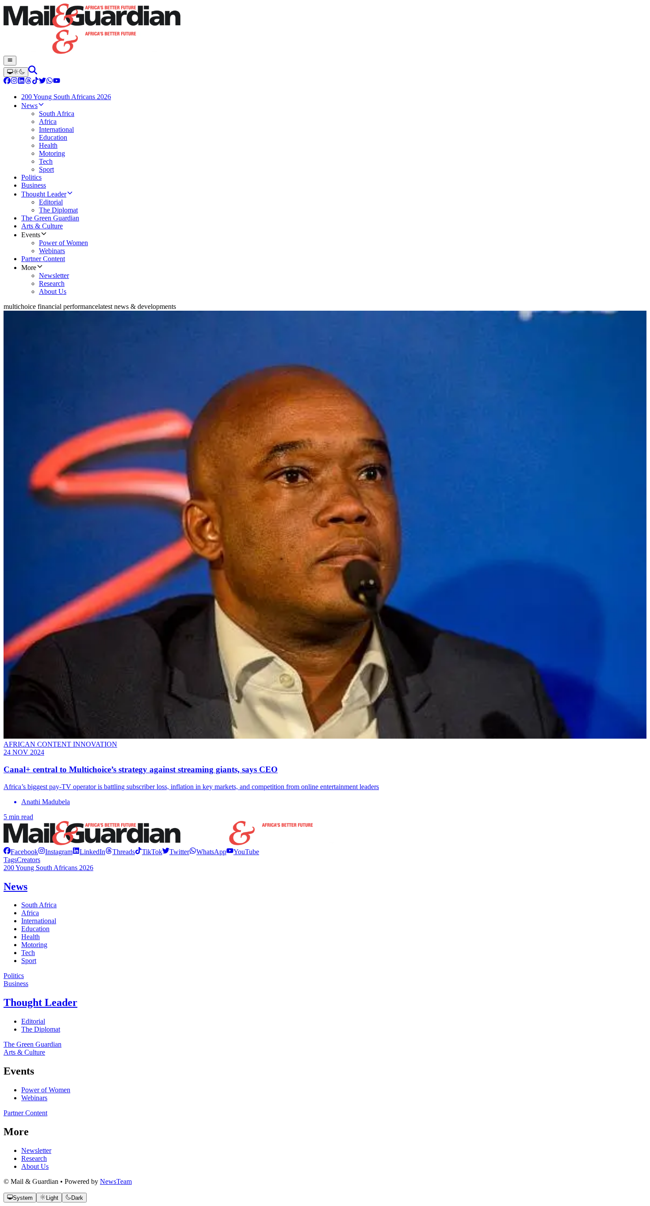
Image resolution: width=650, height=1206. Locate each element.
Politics (14, 975)
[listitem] (21, 851)
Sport (28, 960)
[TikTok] (35, 81)
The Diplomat (40, 1029)
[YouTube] (56, 81)
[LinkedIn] (21, 81)
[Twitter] (42, 81)
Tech (28, 952)
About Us (35, 1166)
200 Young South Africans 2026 (48, 867)
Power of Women (45, 1090)
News (15, 886)
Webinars (34, 1098)
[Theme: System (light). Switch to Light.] (16, 72)
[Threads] (28, 81)
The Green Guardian (32, 1044)
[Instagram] (14, 81)
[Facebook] (7, 81)
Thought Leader (40, 1002)
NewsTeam (116, 1181)
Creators (28, 859)
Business (16, 983)
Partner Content (25, 1113)
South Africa (39, 905)
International (38, 921)
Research (34, 1158)
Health (30, 936)
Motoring (34, 944)
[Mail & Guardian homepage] (325, 30)
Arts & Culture (24, 1052)
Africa (30, 913)
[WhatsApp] (49, 81)
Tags (10, 859)
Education (35, 928)
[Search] (32, 72)
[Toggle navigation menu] (10, 61)
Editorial (33, 1021)
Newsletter (36, 1150)
